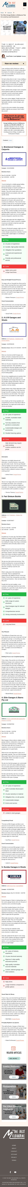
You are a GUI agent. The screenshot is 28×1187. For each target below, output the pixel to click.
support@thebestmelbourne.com (12, 1182)
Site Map (14, 1154)
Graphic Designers (11, 1066)
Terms (14, 1160)
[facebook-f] (11, 1172)
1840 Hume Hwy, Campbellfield (15, 885)
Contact (14, 1151)
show (10, 140)
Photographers (9, 1086)
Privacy (14, 1157)
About (14, 1148)
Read (14, 1077)
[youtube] (16, 1172)
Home (14, 1145)
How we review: (12, 63)
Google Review (20, 297)
